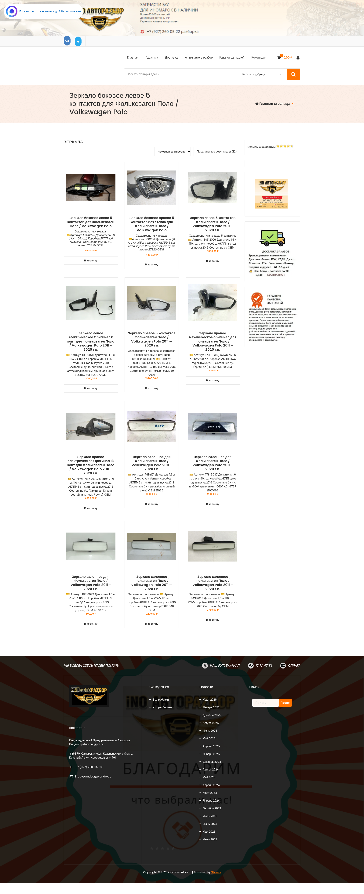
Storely (216, 872)
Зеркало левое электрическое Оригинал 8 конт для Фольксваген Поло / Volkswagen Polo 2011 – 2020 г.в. (90, 341)
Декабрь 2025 (212, 715)
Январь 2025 (211, 754)
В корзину (90, 260)
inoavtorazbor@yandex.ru (93, 776)
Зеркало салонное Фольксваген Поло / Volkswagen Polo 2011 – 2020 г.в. (212, 583)
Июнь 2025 (210, 731)
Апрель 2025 (211, 746)
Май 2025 (209, 738)
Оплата (294, 665)
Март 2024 (210, 793)
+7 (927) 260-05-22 (89, 767)
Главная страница (274, 103)
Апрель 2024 (211, 785)
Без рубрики (161, 700)
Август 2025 (211, 723)
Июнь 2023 (210, 824)
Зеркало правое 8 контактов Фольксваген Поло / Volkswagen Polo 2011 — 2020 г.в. (152, 339)
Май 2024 (209, 777)
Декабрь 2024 (212, 762)
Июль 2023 (210, 816)
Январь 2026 (211, 707)
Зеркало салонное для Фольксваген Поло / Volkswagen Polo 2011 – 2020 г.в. (152, 463)
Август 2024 (211, 769)
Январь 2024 (211, 800)
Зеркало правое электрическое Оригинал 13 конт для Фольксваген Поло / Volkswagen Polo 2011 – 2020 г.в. (90, 465)
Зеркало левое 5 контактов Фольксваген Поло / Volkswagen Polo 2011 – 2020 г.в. (212, 224)
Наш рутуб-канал (225, 665)
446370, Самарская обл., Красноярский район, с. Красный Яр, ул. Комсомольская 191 (101, 755)
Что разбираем (162, 707)
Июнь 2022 (210, 839)
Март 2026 (210, 700)
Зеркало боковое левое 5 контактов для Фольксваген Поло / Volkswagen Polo (90, 222)
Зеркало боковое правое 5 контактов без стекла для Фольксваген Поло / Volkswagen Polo (151, 224)
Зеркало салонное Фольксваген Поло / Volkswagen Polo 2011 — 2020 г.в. (151, 583)
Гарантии (264, 665)
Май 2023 (209, 832)
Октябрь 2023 (212, 808)
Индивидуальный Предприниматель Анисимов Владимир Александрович (99, 742)
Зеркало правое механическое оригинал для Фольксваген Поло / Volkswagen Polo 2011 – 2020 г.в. (212, 341)
